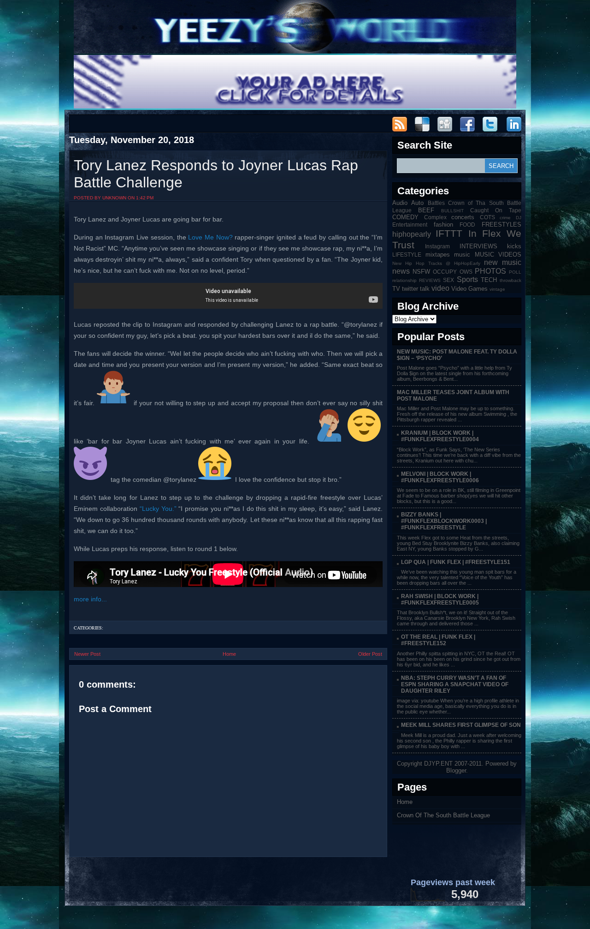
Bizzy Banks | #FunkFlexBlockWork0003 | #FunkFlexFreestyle (444, 521)
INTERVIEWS (478, 246)
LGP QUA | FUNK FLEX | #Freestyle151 (455, 562)
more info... (90, 599)
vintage (497, 289)
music (462, 254)
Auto (417, 202)
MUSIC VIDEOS (498, 254)
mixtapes (437, 254)
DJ (518, 217)
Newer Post (87, 654)
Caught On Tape (495, 210)
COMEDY (405, 217)
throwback (510, 280)
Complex (435, 217)
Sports (467, 279)
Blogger (456, 770)
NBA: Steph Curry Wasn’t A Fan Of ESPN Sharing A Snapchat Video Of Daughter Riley (454, 684)
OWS (466, 272)
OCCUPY (445, 272)
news (401, 271)
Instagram (437, 246)
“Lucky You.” (158, 508)
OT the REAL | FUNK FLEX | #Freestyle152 (438, 640)
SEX (448, 280)
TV (396, 288)
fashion (443, 224)
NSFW (421, 271)
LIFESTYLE (406, 255)
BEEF (426, 210)
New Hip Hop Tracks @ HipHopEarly (436, 263)
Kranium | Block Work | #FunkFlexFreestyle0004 (440, 436)
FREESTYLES (501, 224)
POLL (515, 272)
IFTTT (449, 233)
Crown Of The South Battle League (443, 815)
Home (229, 654)
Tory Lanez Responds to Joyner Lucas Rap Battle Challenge (216, 174)
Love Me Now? (210, 237)
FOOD (467, 225)
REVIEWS (430, 280)
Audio (399, 202)
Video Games (469, 288)
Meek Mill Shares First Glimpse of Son (461, 725)
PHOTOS (490, 271)
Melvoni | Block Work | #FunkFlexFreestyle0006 (440, 477)
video (440, 288)
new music (502, 262)
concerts (462, 217)
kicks (514, 246)
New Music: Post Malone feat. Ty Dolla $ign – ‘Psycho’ (457, 354)
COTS (487, 217)
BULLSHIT (452, 210)
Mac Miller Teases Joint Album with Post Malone (453, 395)
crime (505, 217)
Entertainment (409, 225)
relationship (404, 280)
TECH (489, 279)
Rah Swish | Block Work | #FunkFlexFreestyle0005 (440, 599)
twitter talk (416, 288)
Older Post (370, 654)
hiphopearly (411, 234)
